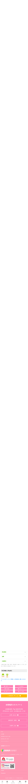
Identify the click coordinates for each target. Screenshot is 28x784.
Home (2, 731)
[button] (14, 652)
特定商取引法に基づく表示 (5, 736)
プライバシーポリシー (5, 741)
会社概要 (2, 734)
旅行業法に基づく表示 (5, 738)
